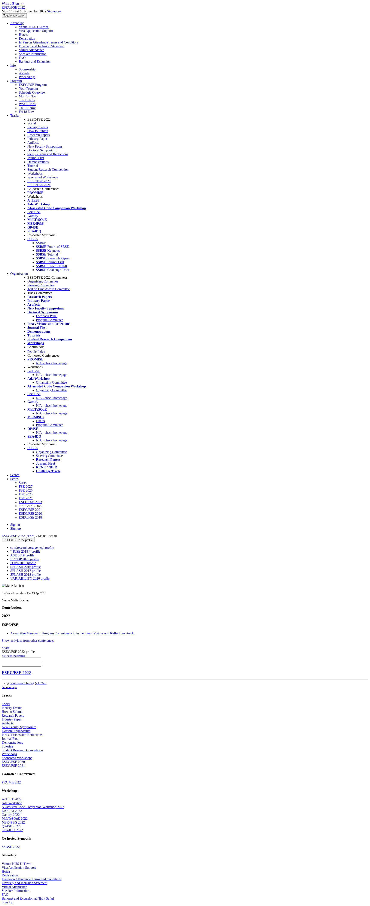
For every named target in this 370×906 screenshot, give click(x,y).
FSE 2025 (26, 494)
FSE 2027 (26, 486)
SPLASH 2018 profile (25, 574)
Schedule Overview (32, 92)
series (30, 536)
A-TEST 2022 (11, 799)
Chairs (40, 421)
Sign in (15, 524)
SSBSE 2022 (11, 847)
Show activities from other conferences (28, 640)
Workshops (35, 173)
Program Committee (49, 320)
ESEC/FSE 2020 (39, 181)
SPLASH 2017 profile (25, 571)
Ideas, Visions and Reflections (47, 154)
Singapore (54, 11)
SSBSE (41, 243)
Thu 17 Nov (27, 108)
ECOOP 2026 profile (24, 559)
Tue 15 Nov (27, 100)
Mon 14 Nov (27, 96)
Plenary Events (37, 127)
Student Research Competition (48, 169)
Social (31, 123)
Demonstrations (38, 162)
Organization (19, 273)
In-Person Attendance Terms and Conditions (49, 42)
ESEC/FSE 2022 (13, 536)
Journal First (35, 158)
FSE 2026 (26, 490)
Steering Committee (40, 285)
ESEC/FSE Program (33, 85)
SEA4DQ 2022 (12, 830)
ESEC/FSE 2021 (39, 185)
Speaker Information (32, 54)
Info (13, 65)
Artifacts (33, 142)
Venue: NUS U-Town (34, 27)
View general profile (13, 655)
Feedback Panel (46, 316)
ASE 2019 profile (22, 555)
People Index (36, 351)
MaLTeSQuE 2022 (15, 818)
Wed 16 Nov (27, 104)
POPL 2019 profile (23, 563)
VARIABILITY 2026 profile (29, 578)
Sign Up (7, 902)
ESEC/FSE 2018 (30, 517)
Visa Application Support (36, 31)
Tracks (14, 115)
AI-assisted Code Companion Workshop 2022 (33, 807)
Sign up (15, 528)
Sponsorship (27, 69)
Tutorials (33, 165)
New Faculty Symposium (44, 146)
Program (16, 81)
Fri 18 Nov (26, 112)
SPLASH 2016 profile (25, 567)
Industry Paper (37, 139)
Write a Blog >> (13, 3)
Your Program (28, 88)
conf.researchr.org (22, 683)
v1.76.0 (41, 683)
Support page (9, 687)
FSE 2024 (26, 498)
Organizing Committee (42, 281)
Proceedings (27, 77)
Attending (17, 23)
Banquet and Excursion (35, 61)
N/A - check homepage (51, 363)
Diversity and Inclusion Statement (41, 46)
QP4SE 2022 (11, 826)
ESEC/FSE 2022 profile (18, 540)
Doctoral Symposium (41, 150)
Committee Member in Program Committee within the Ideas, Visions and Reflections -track (72, 633)
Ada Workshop (12, 803)
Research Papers (38, 135)
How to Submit (37, 131)
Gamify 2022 (11, 814)
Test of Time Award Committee (48, 289)
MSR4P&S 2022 (13, 822)
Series (23, 482)
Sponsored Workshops (42, 177)
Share (5, 648)
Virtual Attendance (31, 50)
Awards (24, 73)
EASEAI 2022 (12, 811)
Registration (27, 38)
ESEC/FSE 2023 (30, 502)
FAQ (22, 58)
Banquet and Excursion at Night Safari (28, 898)
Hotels (23, 34)
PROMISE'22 (11, 782)
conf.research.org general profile (32, 547)
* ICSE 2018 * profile (25, 551)
